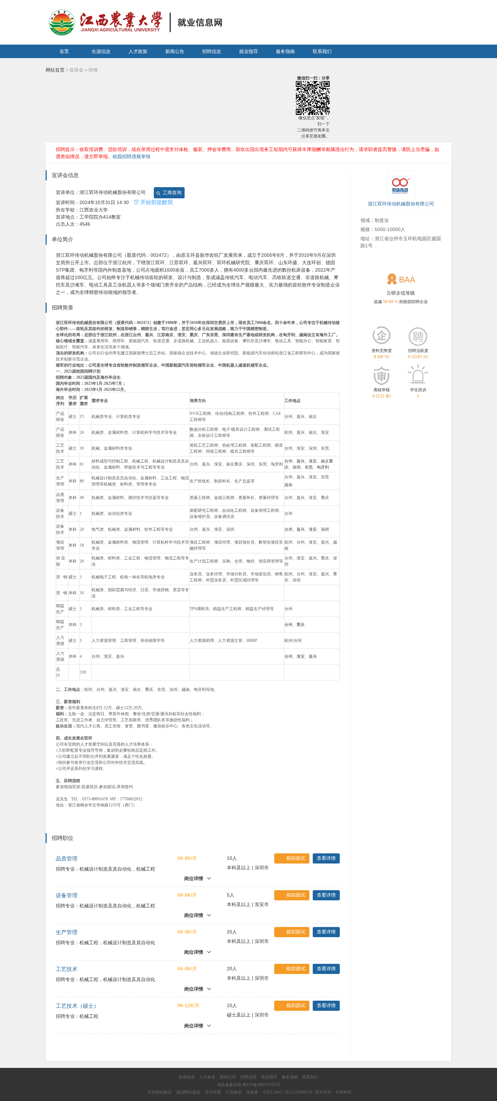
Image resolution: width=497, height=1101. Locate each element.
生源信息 (101, 51)
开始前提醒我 (156, 202)
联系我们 (322, 51)
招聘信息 (211, 51)
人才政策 (137, 51)
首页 (64, 51)
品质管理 (66, 858)
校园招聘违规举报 (131, 156)
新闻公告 (174, 51)
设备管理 (66, 895)
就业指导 (248, 51)
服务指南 (285, 51)
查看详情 (326, 858)
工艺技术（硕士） (77, 1006)
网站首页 (55, 70)
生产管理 (66, 932)
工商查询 (171, 192)
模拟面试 (295, 858)
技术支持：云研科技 (333, 1092)
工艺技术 (66, 969)
